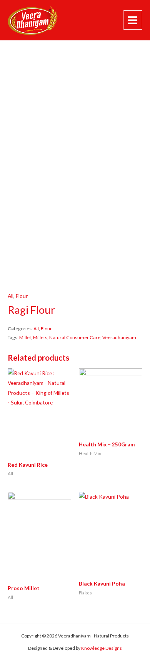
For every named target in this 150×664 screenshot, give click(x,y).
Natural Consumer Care (74, 337)
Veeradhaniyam (119, 337)
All (10, 296)
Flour (22, 296)
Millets (40, 337)
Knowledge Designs (101, 648)
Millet (25, 337)
